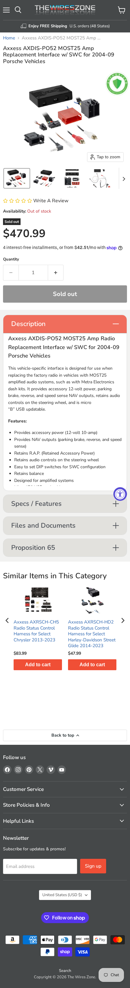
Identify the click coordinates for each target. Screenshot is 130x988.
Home (9, 38)
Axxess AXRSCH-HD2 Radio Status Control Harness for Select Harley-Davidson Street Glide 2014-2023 (91, 634)
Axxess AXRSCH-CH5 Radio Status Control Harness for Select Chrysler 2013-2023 (36, 631)
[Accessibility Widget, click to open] (120, 494)
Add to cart (37, 664)
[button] (17, 178)
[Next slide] (123, 178)
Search (65, 970)
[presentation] (7, 620)
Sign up (93, 866)
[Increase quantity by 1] (55, 273)
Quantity (11, 259)
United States (62, 895)
